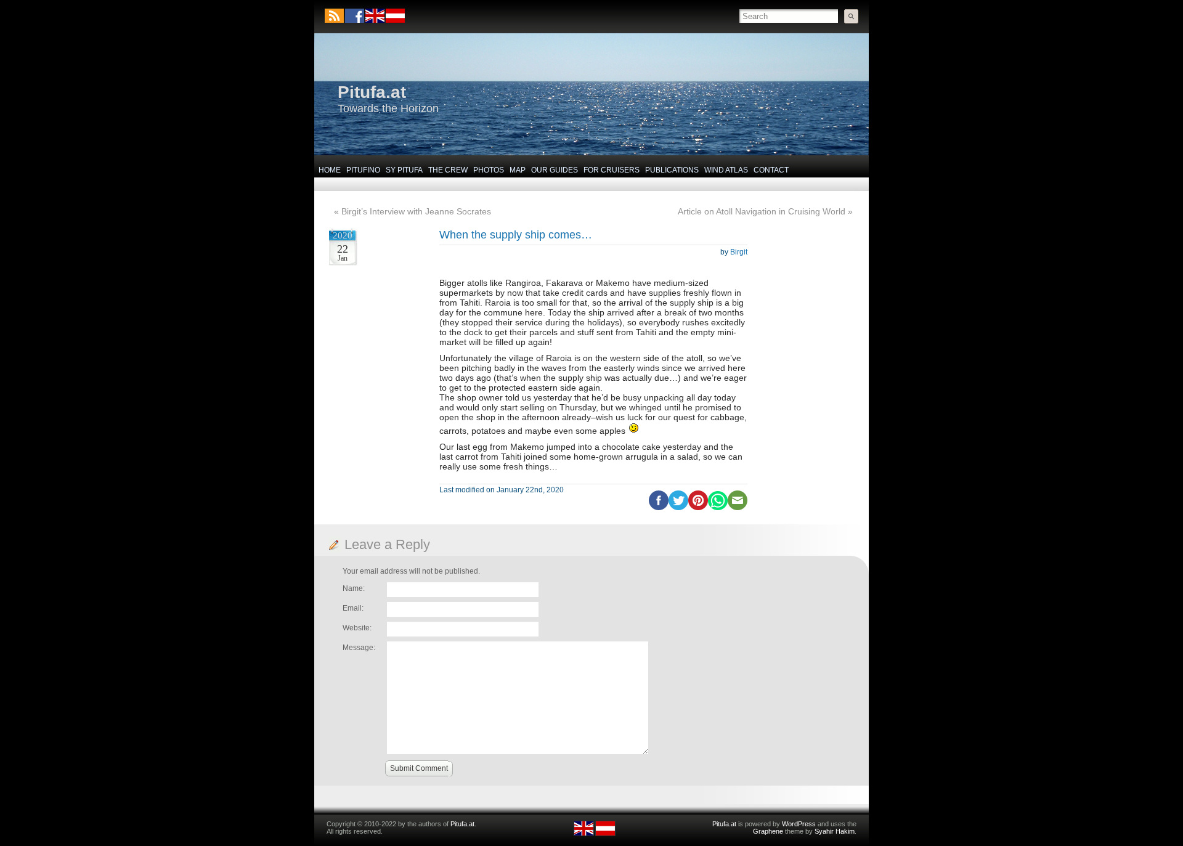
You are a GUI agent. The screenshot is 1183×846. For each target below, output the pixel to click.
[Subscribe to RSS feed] (334, 16)
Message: (359, 647)
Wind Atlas (726, 170)
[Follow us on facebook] (354, 16)
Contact (771, 170)
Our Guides (554, 170)
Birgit (738, 252)
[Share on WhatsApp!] (718, 507)
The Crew (448, 170)
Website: (357, 628)
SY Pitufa (404, 170)
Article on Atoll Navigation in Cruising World (761, 211)
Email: (353, 608)
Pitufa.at (372, 92)
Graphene (768, 831)
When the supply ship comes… (515, 235)
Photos (488, 170)
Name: (354, 588)
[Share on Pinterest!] (698, 507)
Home (330, 170)
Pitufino (363, 170)
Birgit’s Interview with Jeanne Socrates (416, 211)
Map (518, 170)
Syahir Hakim (835, 831)
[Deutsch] (394, 20)
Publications (672, 170)
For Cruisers (611, 170)
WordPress (799, 824)
